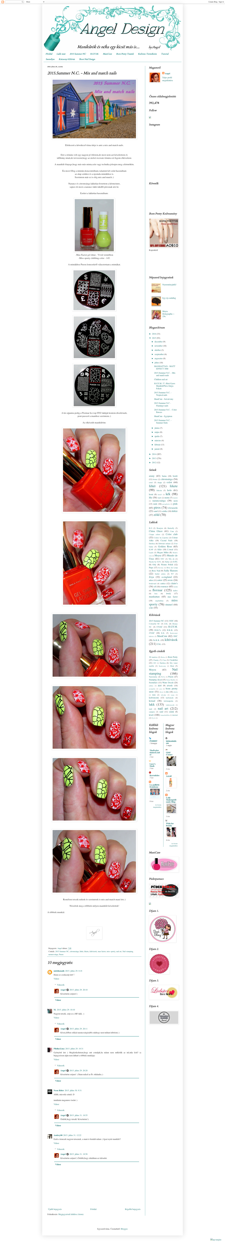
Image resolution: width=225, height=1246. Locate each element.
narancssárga (53, 954)
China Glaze (156, 531)
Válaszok (60, 984)
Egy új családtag (169, 298)
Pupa (151, 567)
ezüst (169, 482)
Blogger (124, 1228)
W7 (172, 574)
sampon (152, 712)
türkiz (175, 511)
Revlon (160, 567)
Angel (63, 989)
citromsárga (74, 951)
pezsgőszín (166, 504)
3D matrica (153, 657)
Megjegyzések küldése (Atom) (70, 1214)
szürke (164, 511)
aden (151, 580)
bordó (175, 476)
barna (164, 476)
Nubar (167, 561)
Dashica (152, 543)
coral (151, 482)
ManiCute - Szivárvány (163, 399)
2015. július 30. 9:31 (73, 1090)
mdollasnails (59, 970)
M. (55, 1009)
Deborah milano (164, 543)
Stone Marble (170, 680)
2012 (154, 462)
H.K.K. (170, 630)
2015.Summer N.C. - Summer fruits (162, 421)
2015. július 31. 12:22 (72, 1135)
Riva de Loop (172, 567)
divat (161, 692)
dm (167, 691)
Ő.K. (159, 644)
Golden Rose (165, 546)
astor (159, 580)
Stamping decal (155, 679)
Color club (172, 534)
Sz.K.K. (156, 640)
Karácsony (162, 666)
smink (171, 711)
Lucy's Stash (152, 764)
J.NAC (152, 632)
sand (156, 511)
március (158, 440)
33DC (171, 620)
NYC (162, 559)
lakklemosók (170, 705)
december (159, 341)
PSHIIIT (153, 740)
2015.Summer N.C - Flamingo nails (162, 404)
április (157, 436)
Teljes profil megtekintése (167, 79)
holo (169, 490)
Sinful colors (160, 574)
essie (176, 586)
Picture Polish (167, 564)
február (158, 444)
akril (159, 685)
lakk (152, 704)
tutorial (175, 715)
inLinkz (163, 695)
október (158, 350)
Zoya (151, 576)
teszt (151, 714)
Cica (164, 660)
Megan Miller (163, 552)
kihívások (93, 951)
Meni (172, 666)
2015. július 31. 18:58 (79, 1154)
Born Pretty (173, 657)
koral (151, 494)
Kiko (160, 549)
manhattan (154, 596)
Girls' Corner (169, 753)
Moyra (158, 555)
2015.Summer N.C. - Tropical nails (162, 393)
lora (155, 593)
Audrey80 (58, 1135)
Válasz (56, 978)
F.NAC (160, 626)
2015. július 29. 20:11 (79, 1028)
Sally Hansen (171, 570)
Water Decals (168, 682)
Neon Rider (59, 1090)
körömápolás (168, 701)
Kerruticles (154, 775)
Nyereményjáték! (169, 284)
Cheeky (156, 660)
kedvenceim (154, 697)
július (157, 362)
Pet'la (163, 677)
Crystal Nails (167, 540)
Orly (154, 564)
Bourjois (160, 528)
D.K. (166, 623)
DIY (154, 663)
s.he (151, 607)
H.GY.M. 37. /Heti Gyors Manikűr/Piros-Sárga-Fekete (164, 386)
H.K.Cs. (157, 630)
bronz (155, 479)
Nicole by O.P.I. (155, 561)
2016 (154, 333)
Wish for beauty (170, 824)
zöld (157, 514)
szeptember (159, 354)
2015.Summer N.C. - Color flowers (165, 410)
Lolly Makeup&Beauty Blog (171, 799)
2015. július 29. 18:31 (74, 1048)
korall (160, 494)
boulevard (152, 583)
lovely (168, 593)
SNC (175, 636)
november (159, 345)
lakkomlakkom (171, 742)
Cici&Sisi (174, 660)
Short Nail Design (87, 59)
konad (152, 700)
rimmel (169, 604)
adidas (151, 685)
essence (164, 586)
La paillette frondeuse (155, 785)
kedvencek (169, 697)
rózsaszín (173, 507)
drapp (160, 482)
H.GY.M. (94, 53)
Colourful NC (154, 623)
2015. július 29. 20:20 (79, 1070)
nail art (118, 951)
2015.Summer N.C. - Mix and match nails (164, 374)
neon (176, 500)
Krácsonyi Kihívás (67, 59)
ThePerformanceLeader (155, 752)
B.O (150, 528)
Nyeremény (153, 676)
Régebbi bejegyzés (132, 1209)
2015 (154, 338)
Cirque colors (154, 534)
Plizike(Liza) (59, 1048)
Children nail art (160, 379)
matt (159, 497)
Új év (153, 718)
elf (155, 586)
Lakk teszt (61, 53)
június (157, 427)
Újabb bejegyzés (55, 1209)
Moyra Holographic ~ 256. (168, 313)
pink (175, 503)
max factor (102, 951)
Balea (163, 657)
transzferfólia (165, 715)
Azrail (168, 775)
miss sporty (111, 951)
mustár (175, 498)
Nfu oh (171, 559)
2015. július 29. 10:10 (66, 1009)
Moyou (152, 669)
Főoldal (49, 53)
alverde (170, 685)
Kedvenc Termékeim (147, 53)
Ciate (172, 531)
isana (172, 695)
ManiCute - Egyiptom (163, 416)
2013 (154, 458)
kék (168, 494)
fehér (81, 951)
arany (152, 475)
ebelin (175, 692)
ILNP (151, 549)
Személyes (50, 59)
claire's (174, 583)
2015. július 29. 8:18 (73, 970)
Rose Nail (156, 570)
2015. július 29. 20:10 (79, 989)
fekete (86, 951)
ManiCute (107, 53)
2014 (154, 454)
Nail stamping (128, 951)
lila (150, 497)
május (157, 432)
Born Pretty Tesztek (125, 53)
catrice (163, 583)
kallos (175, 590)
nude (155, 503)
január (157, 448)
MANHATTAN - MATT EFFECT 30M (164, 367)
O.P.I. (175, 561)
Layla (151, 552)
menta (166, 497)
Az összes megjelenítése (157, 806)
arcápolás (152, 689)
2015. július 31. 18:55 (79, 1115)
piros (157, 507)
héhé (154, 695)
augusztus (159, 358)
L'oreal (170, 549)
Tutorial (164, 53)
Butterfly (171, 528)
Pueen (61, 954)
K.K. (163, 633)
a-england (167, 576)
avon (170, 580)
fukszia (159, 490)
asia (160, 689)
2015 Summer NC (78, 53)
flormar (157, 590)
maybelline (159, 600)
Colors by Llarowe (161, 537)
